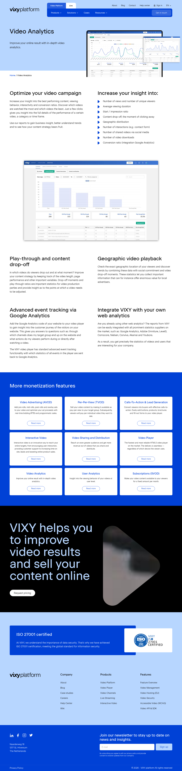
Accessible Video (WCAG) (153, 703)
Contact (132, 5)
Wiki (62, 708)
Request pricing (22, 593)
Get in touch (161, 13)
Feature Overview (148, 682)
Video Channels (108, 693)
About (114, 5)
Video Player (106, 688)
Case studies (66, 693)
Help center (145, 5)
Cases (86, 13)
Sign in (159, 5)
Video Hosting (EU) (149, 693)
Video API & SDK (148, 708)
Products (55, 13)
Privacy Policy (16, 768)
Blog (123, 5)
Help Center (66, 703)
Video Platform (56, 6)
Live (71, 6)
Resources (100, 13)
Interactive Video (108, 703)
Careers (64, 698)
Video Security (147, 698)
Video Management (150, 688)
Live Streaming (107, 698)
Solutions (71, 13)
